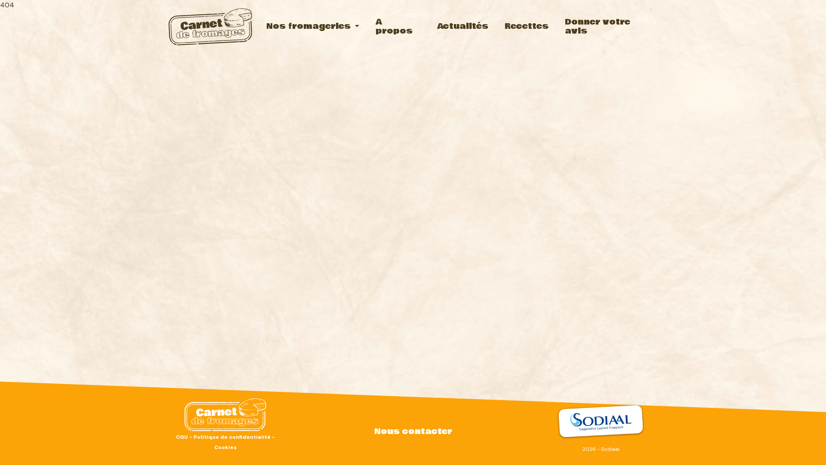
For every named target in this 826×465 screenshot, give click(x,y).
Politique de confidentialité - (234, 437)
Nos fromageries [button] (309, 26)
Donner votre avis (597, 26)
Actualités (462, 26)
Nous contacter (413, 431)
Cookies (225, 447)
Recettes (527, 26)
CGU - (185, 437)
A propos (394, 26)
